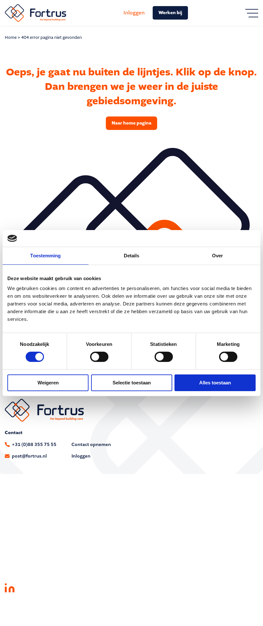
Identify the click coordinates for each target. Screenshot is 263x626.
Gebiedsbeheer (20, 517)
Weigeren (48, 382)
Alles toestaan (215, 382)
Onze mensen (19, 565)
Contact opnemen (91, 445)
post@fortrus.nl (29, 456)
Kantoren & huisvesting (156, 517)
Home (11, 37)
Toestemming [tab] (45, 255)
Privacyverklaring (59, 609)
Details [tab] (132, 255)
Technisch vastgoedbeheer (33, 509)
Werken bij (170, 13)
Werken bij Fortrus (24, 573)
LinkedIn (9, 587)
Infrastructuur (146, 501)
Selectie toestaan (132, 382)
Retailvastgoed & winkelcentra (163, 525)
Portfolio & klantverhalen (31, 557)
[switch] (99, 357)
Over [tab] (217, 255)
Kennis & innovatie (151, 509)
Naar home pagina (131, 123)
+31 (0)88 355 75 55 (34, 445)
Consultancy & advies (28, 501)
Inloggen (134, 12)
